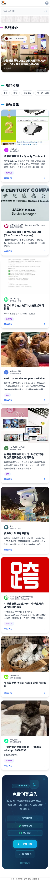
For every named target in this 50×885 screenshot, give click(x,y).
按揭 (15, 93)
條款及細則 (25, 863)
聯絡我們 (19, 879)
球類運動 (27, 93)
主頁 (12, 879)
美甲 (5, 93)
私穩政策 (35, 879)
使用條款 (27, 879)
